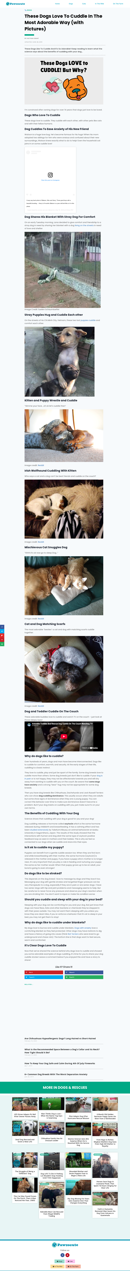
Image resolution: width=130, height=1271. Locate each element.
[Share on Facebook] (2, 627)
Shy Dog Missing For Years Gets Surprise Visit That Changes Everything (78, 1201)
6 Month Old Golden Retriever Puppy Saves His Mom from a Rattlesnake (105, 1116)
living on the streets (84, 225)
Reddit (41, 465)
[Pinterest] (67, 1255)
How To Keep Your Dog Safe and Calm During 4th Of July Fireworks (60, 1063)
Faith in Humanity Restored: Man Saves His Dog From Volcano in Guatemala (105, 1212)
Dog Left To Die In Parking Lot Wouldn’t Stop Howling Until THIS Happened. (52, 1176)
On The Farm (118, 4)
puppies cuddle (88, 320)
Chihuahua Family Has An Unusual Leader (51, 1139)
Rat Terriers (73, 934)
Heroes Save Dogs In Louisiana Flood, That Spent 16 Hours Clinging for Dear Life (105, 1184)
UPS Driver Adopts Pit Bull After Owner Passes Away (25, 1115)
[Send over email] (2, 644)
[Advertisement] (64, 1010)
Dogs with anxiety (82, 928)
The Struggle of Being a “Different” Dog (25, 1172)
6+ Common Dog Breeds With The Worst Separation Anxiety (56, 1074)
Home (57, 4)
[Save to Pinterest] (2, 640)
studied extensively (39, 829)
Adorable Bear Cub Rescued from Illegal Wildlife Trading (51, 1214)
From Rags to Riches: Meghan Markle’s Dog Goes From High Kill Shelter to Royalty (105, 1143)
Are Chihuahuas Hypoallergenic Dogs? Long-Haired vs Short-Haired (60, 1038)
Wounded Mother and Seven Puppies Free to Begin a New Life (78, 1173)
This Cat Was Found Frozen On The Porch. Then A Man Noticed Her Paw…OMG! (25, 1198)
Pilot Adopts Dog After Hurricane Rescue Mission (78, 1117)
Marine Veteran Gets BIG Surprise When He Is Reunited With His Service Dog (78, 1142)
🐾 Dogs (28, 10)
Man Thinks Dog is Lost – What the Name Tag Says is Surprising (51, 1116)
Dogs (71, 4)
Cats (84, 4)
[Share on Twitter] (2, 631)
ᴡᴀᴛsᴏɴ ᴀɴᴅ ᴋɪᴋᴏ (43, 210)
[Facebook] (63, 1255)
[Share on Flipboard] (2, 635)
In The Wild (99, 4)
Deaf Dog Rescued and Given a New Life (24, 1140)
